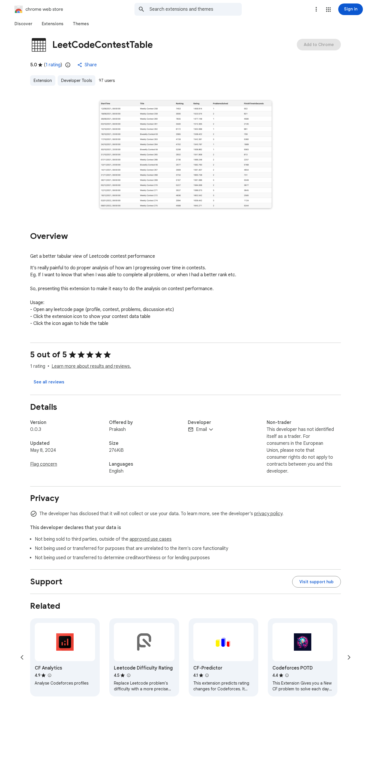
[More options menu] (316, 9)
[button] (328, 9)
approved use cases (151, 539)
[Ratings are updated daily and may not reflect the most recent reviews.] (68, 65)
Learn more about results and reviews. (91, 366)
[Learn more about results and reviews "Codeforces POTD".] (287, 675)
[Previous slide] (22, 657)
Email (201, 429)
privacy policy (268, 514)
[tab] (23, 24)
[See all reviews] (49, 382)
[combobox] (196, 9)
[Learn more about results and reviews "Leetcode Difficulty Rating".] (128, 675)
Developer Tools (76, 80)
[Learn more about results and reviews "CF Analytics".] (49, 675)
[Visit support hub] (316, 582)
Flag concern (43, 464)
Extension (43, 80)
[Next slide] (349, 657)
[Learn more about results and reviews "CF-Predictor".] (207, 675)
